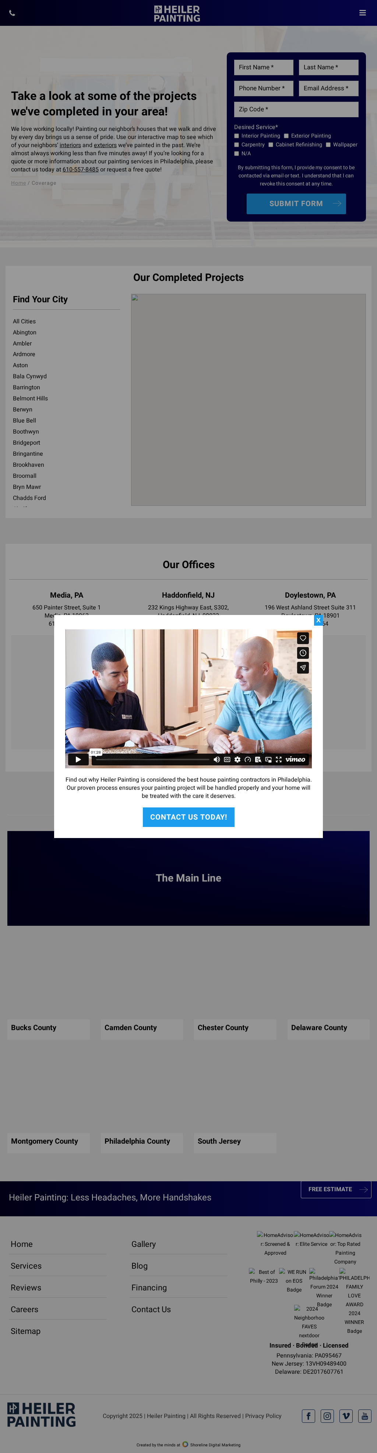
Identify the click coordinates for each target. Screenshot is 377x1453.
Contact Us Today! (188, 817)
